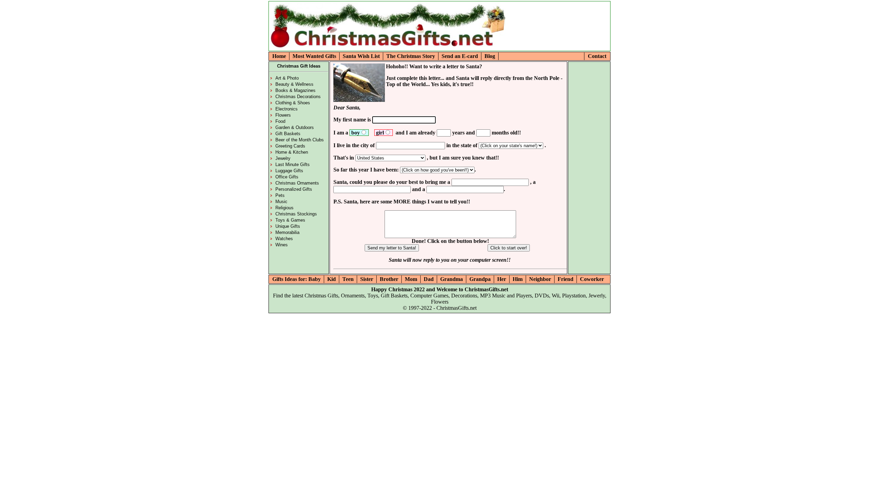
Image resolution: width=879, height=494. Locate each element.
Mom (411, 279)
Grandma (451, 279)
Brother (389, 279)
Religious (284, 207)
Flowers (283, 115)
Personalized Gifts (293, 189)
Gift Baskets (287, 133)
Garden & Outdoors (294, 127)
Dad (429, 279)
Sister (366, 279)
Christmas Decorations (298, 96)
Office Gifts (286, 176)
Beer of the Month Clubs (299, 139)
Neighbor (540, 279)
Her (501, 279)
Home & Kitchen (291, 152)
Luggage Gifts (289, 170)
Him (518, 279)
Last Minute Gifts (292, 164)
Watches (284, 238)
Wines (281, 244)
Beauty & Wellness (294, 84)
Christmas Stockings (296, 213)
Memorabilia (287, 232)
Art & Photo (287, 78)
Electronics (286, 108)
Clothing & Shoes (292, 102)
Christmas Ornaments (297, 183)
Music (281, 201)
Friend (565, 279)
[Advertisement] (547, 37)
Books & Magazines (295, 90)
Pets (280, 195)
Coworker (592, 279)
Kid (331, 279)
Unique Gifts (287, 226)
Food (280, 121)
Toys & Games (290, 220)
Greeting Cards (290, 146)
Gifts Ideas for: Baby (296, 279)
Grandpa (480, 279)
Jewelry (282, 158)
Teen (348, 279)
